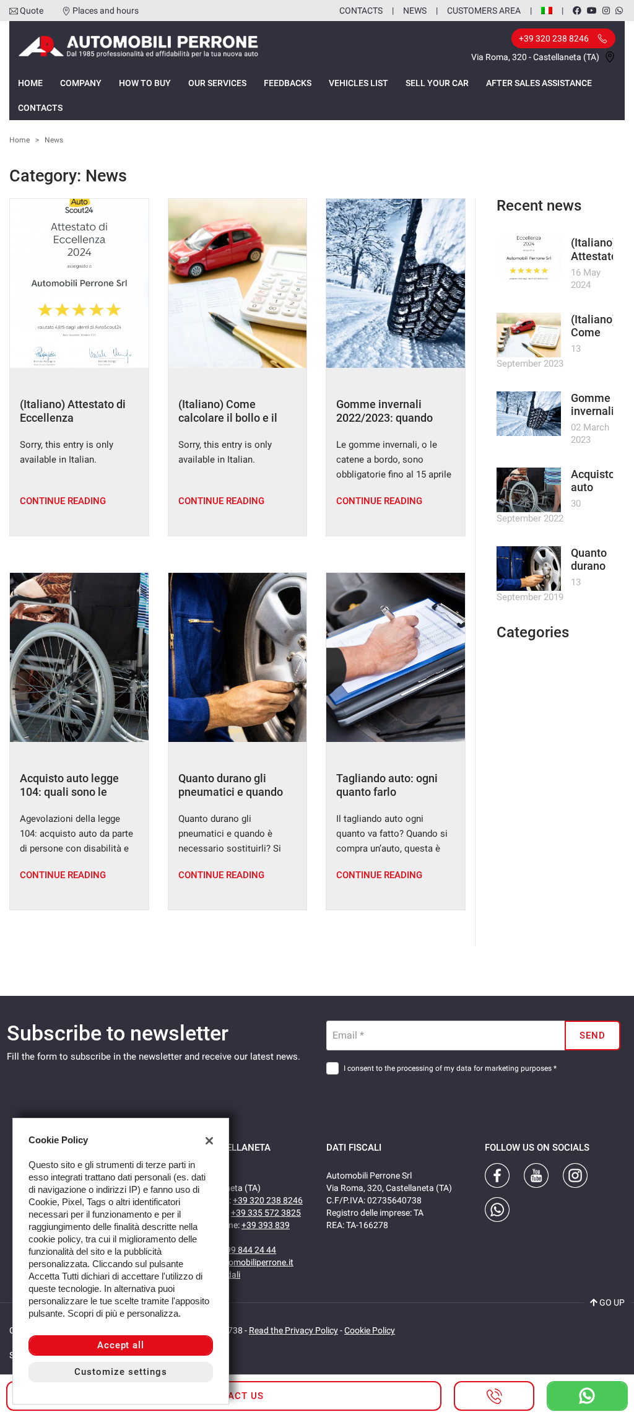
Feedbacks (287, 83)
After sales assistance (539, 83)
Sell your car (437, 83)
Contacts (361, 10)
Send (593, 1035)
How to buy (145, 83)
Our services (217, 83)
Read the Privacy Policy (293, 1330)
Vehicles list (358, 83)
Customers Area (484, 10)
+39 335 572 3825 (266, 1213)
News (415, 10)
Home (30, 83)
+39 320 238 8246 (268, 1200)
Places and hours (105, 10)
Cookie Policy (369, 1330)
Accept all (121, 1345)
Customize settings (120, 1371)
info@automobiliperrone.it (243, 1262)
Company (81, 83)
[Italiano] (546, 10)
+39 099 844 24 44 (240, 1250)
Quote (31, 10)
